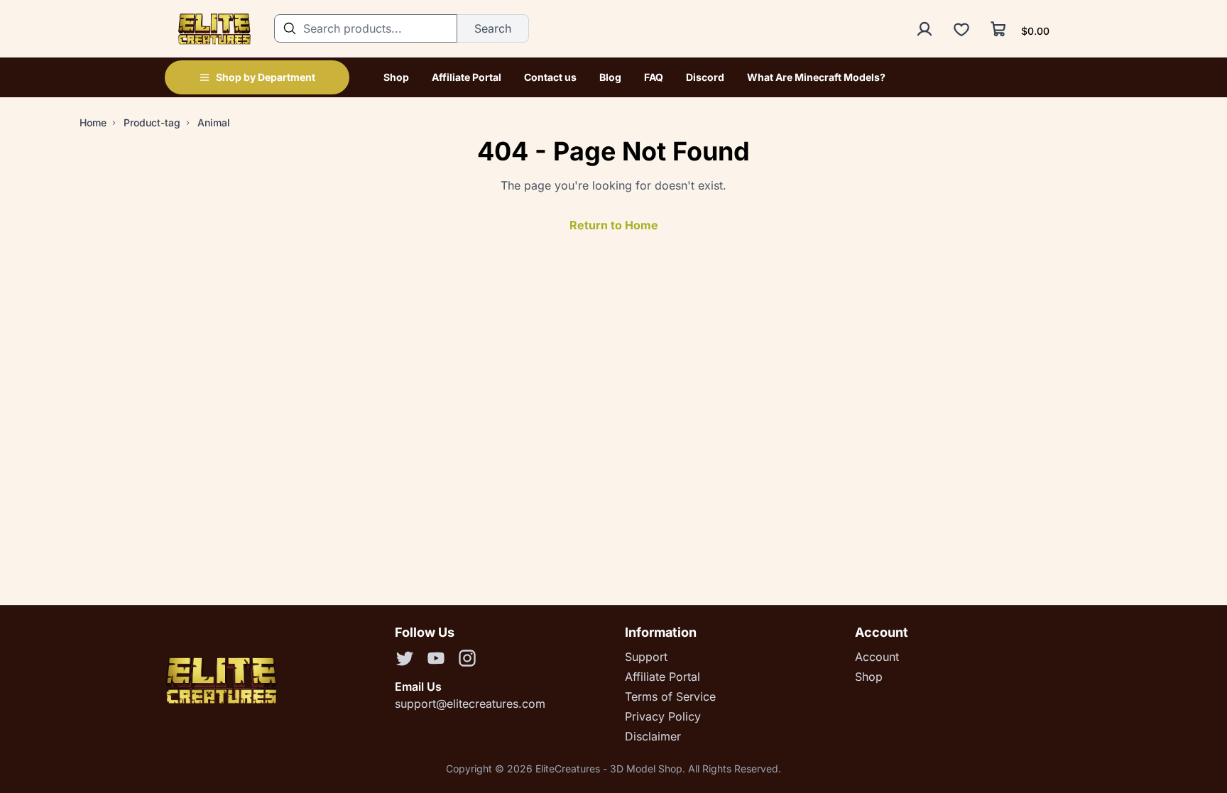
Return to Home (613, 225)
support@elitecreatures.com (470, 703)
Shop (396, 77)
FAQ (653, 77)
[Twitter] (405, 660)
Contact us (550, 77)
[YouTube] (436, 660)
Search (492, 28)
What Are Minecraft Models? (816, 77)
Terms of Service (670, 696)
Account (877, 657)
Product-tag (152, 122)
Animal (213, 122)
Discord (705, 77)
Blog (610, 77)
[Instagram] (467, 660)
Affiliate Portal (466, 77)
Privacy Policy (663, 716)
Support (646, 657)
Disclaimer (653, 736)
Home (93, 122)
